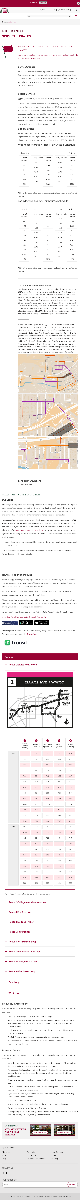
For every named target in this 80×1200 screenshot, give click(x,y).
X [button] (78, 3)
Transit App (31, 634)
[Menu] (76, 18)
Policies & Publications (36, 1159)
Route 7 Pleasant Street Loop (24, 951)
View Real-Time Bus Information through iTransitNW (24, 617)
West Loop (14, 993)
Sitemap (54, 1159)
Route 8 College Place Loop (23, 961)
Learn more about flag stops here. (29, 530)
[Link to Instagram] (76, 9)
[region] (40, 782)
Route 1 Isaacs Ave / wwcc (23, 664)
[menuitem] (76, 18)
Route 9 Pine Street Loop (22, 971)
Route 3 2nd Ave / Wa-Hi (21, 912)
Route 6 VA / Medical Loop (22, 941)
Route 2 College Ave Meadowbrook (27, 902)
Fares (53, 1155)
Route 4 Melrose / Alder (21, 922)
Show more (43, 2)
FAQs (4, 1159)
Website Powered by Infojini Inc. (58, 1197)
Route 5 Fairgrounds (20, 932)
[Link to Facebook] (73, 9)
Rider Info (31, 1152)
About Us (6, 1152)
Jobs (4, 1155)
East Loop (14, 982)
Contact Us (31, 1155)
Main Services (57, 1152)
